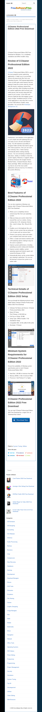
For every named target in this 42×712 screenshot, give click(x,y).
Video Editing (11, 695)
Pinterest (21, 455)
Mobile (9, 622)
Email (28, 455)
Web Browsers (11, 699)
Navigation (10, 635)
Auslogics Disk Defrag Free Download (23, 486)
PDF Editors (10, 651)
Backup (9, 546)
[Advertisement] (21, 41)
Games (9, 602)
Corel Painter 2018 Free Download (22, 478)
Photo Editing (11, 655)
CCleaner (10, 72)
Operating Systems (12, 647)
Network (9, 639)
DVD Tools (10, 586)
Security (9, 671)
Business (10, 550)
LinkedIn (12, 455)
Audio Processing (12, 542)
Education (10, 590)
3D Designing (11, 525)
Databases (10, 566)
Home (7, 19)
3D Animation (11, 521)
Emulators (10, 594)
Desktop (9, 570)
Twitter (12, 453)
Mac (8, 614)
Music (9, 631)
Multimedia (10, 627)
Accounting (10, 529)
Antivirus (9, 537)
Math (8, 618)
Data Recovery (11, 562)
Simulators (10, 675)
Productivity (10, 659)
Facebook (21, 453)
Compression (11, 558)
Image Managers (12, 610)
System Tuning (14, 19)
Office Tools (10, 643)
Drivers (9, 582)
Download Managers (13, 578)
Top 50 (9, 683)
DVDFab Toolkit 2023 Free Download (23, 494)
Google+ (30, 453)
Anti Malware (11, 534)
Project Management (13, 667)
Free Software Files (18, 708)
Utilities (25, 446)
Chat (8, 554)
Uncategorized (11, 687)
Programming (11, 663)
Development (11, 574)
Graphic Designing (12, 606)
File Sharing (10, 598)
